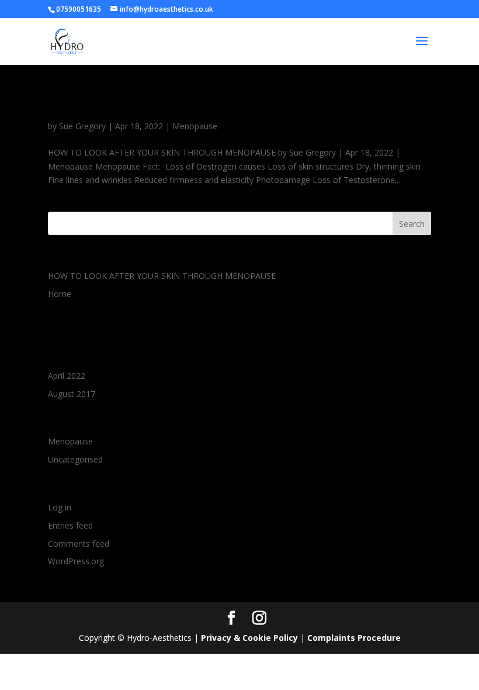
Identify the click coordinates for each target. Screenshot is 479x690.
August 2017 (71, 393)
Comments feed (78, 543)
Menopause (194, 126)
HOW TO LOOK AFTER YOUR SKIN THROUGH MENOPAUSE (233, 105)
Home (59, 293)
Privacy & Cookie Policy (249, 637)
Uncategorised (75, 459)
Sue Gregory (82, 126)
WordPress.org (76, 561)
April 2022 (66, 375)
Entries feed (70, 525)
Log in (59, 507)
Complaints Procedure (354, 637)
